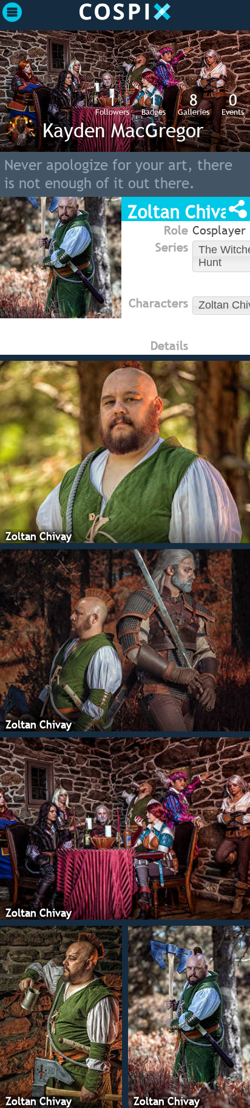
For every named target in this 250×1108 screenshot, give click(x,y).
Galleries (193, 103)
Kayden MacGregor (122, 130)
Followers (112, 103)
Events (232, 103)
